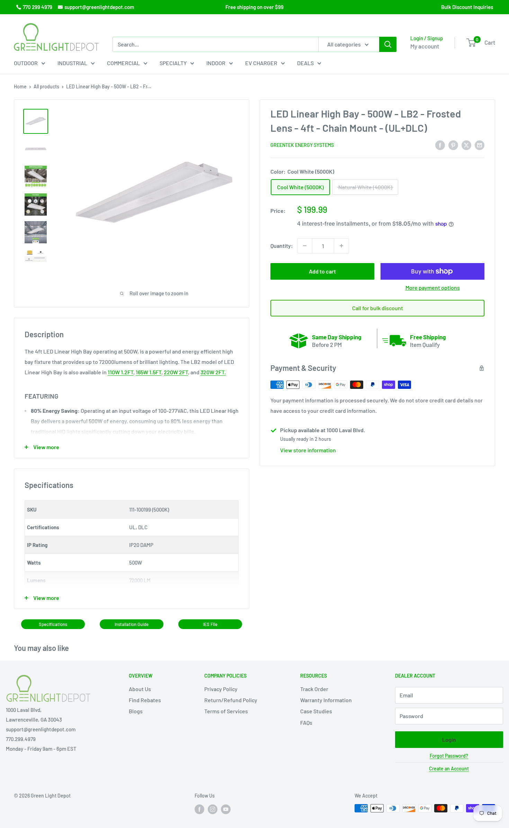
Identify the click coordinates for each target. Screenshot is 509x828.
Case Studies (316, 711)
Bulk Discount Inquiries (467, 7)
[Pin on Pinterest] (453, 144)
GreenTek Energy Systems (302, 145)
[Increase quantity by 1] (341, 245)
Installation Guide (132, 624)
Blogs (136, 711)
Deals (305, 63)
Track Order (314, 689)
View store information (308, 450)
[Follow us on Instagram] (212, 809)
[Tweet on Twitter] (466, 144)
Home (20, 86)
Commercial (123, 63)
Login (449, 739)
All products (46, 86)
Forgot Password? (449, 756)
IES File (210, 624)
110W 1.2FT (120, 372)
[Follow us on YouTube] (226, 809)
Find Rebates (145, 700)
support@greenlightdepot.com (99, 7)
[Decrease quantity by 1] (304, 245)
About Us (140, 689)
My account (424, 46)
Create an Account (449, 769)
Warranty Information (326, 700)
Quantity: (281, 246)
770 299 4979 (37, 7)
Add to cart (322, 271)
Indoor (215, 63)
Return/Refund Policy (230, 700)
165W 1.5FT (148, 372)
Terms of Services (226, 711)
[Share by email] (479, 144)
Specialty (173, 63)
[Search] (387, 44)
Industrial (72, 63)
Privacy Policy (221, 689)
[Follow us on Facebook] (199, 809)
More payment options (432, 287)
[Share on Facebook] (440, 144)
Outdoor (26, 63)
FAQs (306, 722)
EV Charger (261, 63)
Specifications (53, 624)
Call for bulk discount (377, 308)
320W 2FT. (213, 372)
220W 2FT (176, 372)
